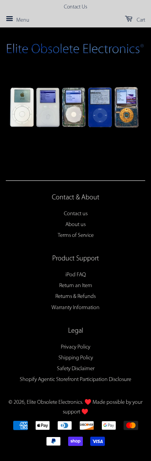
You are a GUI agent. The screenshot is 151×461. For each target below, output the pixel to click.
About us (75, 225)
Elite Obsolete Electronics (54, 402)
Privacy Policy (75, 347)
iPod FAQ (75, 275)
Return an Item (75, 286)
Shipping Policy (75, 358)
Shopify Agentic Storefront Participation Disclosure (75, 380)
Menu (22, 20)
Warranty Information (75, 308)
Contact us (76, 214)
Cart (140, 20)
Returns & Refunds (75, 296)
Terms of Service (76, 235)
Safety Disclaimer (75, 369)
